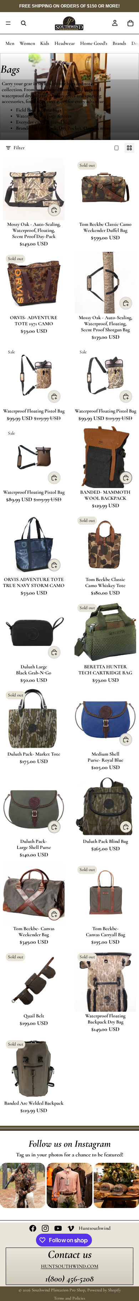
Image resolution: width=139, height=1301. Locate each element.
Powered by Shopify (104, 1289)
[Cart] (130, 23)
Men (9, 43)
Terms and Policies (69, 1298)
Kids (44, 43)
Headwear (65, 43)
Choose (60, 210)
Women (27, 43)
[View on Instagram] (22, 1185)
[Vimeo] (70, 1228)
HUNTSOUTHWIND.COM (69, 1266)
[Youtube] (58, 1228)
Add (60, 396)
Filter (19, 148)
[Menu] (8, 23)
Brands (119, 43)
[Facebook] (33, 1228)
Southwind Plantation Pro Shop (58, 1289)
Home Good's (93, 43)
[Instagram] (45, 1228)
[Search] (23, 23)
